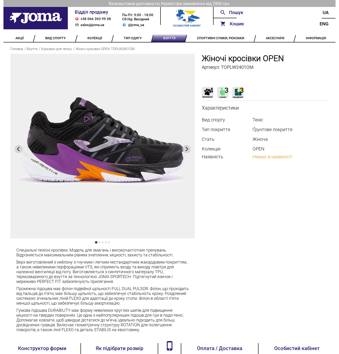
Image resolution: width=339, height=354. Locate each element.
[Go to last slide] (19, 149)
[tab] (96, 242)
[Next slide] (186, 149)
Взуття (32, 49)
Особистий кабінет (297, 348)
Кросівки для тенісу (56, 49)
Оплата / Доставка (219, 348)
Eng (324, 24)
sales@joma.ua (92, 25)
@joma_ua (136, 25)
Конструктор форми (42, 348)
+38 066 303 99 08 (95, 19)
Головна (16, 49)
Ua (326, 12)
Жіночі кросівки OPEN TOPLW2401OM (105, 49)
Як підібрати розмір (119, 348)
